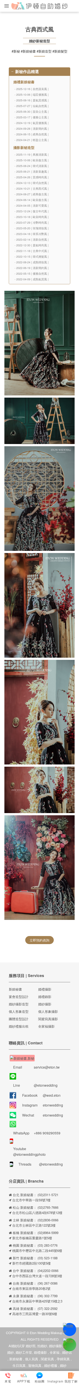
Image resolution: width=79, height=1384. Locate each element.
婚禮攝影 (44, 989)
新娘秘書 (15, 989)
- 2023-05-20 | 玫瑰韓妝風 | (31, 228)
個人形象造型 (19, 1011)
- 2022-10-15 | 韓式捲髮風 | (31, 256)
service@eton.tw (47, 1067)
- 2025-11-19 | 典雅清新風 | (31, 154)
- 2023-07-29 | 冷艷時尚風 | (31, 222)
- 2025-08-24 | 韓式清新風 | (31, 166)
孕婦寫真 (63, 1359)
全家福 (54, 1352)
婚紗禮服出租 (19, 1026)
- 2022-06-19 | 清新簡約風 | (31, 268)
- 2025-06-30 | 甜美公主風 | (31, 111)
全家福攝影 (46, 1026)
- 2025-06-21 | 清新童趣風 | (31, 171)
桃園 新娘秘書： (24, 1245)
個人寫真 (31, 1359)
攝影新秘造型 (23, 147)
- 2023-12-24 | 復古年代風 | (31, 211)
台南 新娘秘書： (24, 1283)
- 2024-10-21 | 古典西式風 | (31, 188)
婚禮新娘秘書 (23, 81)
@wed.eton (52, 1095)
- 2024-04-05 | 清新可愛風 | (31, 205)
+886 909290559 (47, 1132)
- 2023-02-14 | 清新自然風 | (31, 239)
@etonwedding (45, 1085)
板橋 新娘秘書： (24, 1232)
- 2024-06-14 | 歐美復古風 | (31, 200)
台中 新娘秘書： (24, 1270)
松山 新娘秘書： (24, 1207)
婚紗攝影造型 (19, 1004)
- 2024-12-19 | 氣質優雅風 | (31, 123)
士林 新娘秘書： (24, 1220)
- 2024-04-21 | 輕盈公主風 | (31, 140)
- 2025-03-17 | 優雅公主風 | (31, 117)
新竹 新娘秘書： (24, 1258)
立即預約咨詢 (39, 940)
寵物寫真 (34, 1365)
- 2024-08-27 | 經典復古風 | (31, 194)
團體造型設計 (19, 1018)
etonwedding (53, 1105)
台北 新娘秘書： (24, 1194)
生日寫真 (19, 1365)
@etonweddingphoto (29, 1154)
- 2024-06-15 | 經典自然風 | (31, 134)
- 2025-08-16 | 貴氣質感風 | (31, 100)
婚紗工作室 (24, 1352)
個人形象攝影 (48, 1011)
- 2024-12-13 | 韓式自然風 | (31, 183)
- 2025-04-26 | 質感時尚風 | (31, 177)
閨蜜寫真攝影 (48, 1018)
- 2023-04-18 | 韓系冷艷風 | (31, 234)
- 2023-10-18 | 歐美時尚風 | (31, 217)
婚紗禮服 (50, 1365)
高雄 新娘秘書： (24, 1308)
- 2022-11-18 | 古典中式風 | (31, 251)
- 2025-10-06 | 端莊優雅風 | (31, 94)
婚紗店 (67, 1352)
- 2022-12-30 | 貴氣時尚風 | (31, 245)
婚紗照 (31, 1345)
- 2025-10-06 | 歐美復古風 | (31, 160)
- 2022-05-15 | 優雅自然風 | (31, 273)
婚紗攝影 (44, 1004)
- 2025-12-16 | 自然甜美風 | (31, 89)
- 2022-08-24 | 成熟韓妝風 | (31, 262)
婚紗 (63, 1365)
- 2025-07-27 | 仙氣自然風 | (31, 106)
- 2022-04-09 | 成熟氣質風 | (31, 279)
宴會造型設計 (19, 996)
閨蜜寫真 (47, 1359)
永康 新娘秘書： (24, 1296)
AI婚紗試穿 (17, 1345)
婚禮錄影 (44, 996)
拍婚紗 (42, 1345)
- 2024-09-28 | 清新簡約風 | (31, 128)
